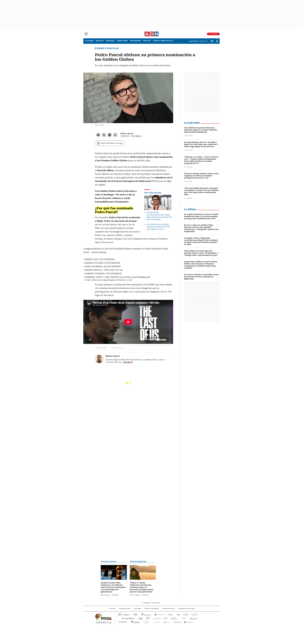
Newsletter (212, 41)
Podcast (147, 41)
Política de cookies (168, 609)
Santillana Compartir (158, 614)
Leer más (127, 362)
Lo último (89, 41)
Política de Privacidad (151, 609)
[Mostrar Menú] (86, 34)
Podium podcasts (145, 621)
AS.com (177, 614)
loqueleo (177, 621)
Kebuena (193, 618)
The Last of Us (118, 348)
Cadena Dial (165, 618)
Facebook (98, 135)
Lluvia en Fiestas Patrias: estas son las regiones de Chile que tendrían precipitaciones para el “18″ (201, 176)
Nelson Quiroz (126, 133)
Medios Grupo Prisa (103, 622)
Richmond (122, 621)
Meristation (188, 621)
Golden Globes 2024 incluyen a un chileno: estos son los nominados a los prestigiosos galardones (113, 587)
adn (185, 614)
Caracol (194, 614)
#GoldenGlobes (122, 248)
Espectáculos (103, 348)
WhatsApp (115, 135)
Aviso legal (137, 609)
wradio (146, 618)
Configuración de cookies (186, 609)
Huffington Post (127, 618)
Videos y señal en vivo (163, 41)
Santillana (145, 614)
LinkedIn (109, 135)
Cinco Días (156, 618)
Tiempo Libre (122, 41)
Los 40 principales (134, 614)
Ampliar (168, 77)
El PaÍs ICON (156, 621)
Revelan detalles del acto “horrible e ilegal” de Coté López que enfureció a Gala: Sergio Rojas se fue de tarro (201, 144)
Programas (135, 41)
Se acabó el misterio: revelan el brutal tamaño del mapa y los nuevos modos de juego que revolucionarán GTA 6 (201, 216)
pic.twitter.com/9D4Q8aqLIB (134, 277)
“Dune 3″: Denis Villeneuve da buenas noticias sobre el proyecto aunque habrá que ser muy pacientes (141, 587)
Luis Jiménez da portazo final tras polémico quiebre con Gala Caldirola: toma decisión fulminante (200, 130)
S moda (166, 621)
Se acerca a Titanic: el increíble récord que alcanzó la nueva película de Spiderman (201, 277)
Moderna (134, 621)
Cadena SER (169, 614)
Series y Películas (107, 48)
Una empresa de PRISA (103, 616)
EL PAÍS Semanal (173, 618)
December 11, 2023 (124, 280)
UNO (140, 618)
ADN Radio (152, 34)
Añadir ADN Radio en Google (112, 143)
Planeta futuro (183, 618)
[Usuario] (216, 41)
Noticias (100, 41)
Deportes (110, 41)
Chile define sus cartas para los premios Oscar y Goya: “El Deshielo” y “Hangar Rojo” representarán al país (201, 253)
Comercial (112, 609)
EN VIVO (214, 34)
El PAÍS (123, 614)
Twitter (104, 135)
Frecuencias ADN (124, 609)
